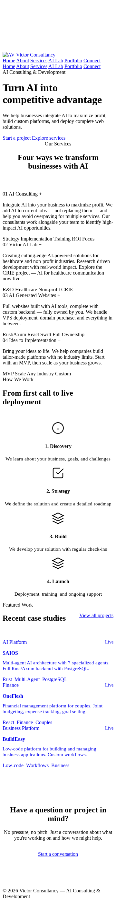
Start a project (17, 138)
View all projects (96, 615)
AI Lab (55, 60)
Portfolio (73, 60)
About (22, 60)
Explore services (48, 138)
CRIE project (16, 273)
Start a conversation (58, 854)
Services (38, 60)
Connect (92, 60)
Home (9, 60)
